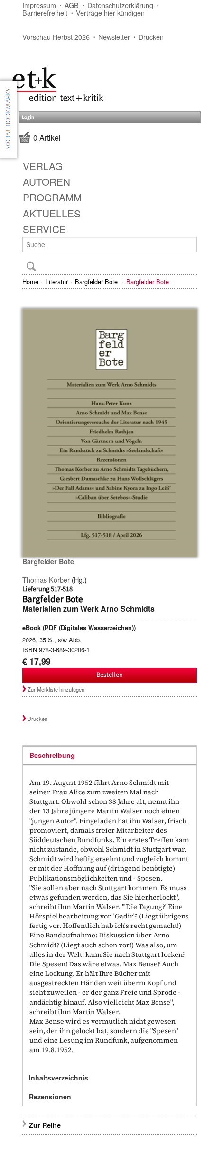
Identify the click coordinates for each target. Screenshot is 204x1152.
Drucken (151, 37)
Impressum (39, 5)
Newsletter (114, 37)
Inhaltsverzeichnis (58, 1077)
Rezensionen (50, 1096)
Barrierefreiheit (44, 13)
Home (30, 281)
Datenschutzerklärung (120, 5)
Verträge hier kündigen (110, 13)
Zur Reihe (45, 1125)
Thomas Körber (46, 580)
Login (28, 117)
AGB (72, 5)
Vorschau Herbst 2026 (56, 37)
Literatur (57, 281)
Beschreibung (52, 755)
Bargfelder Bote (97, 281)
